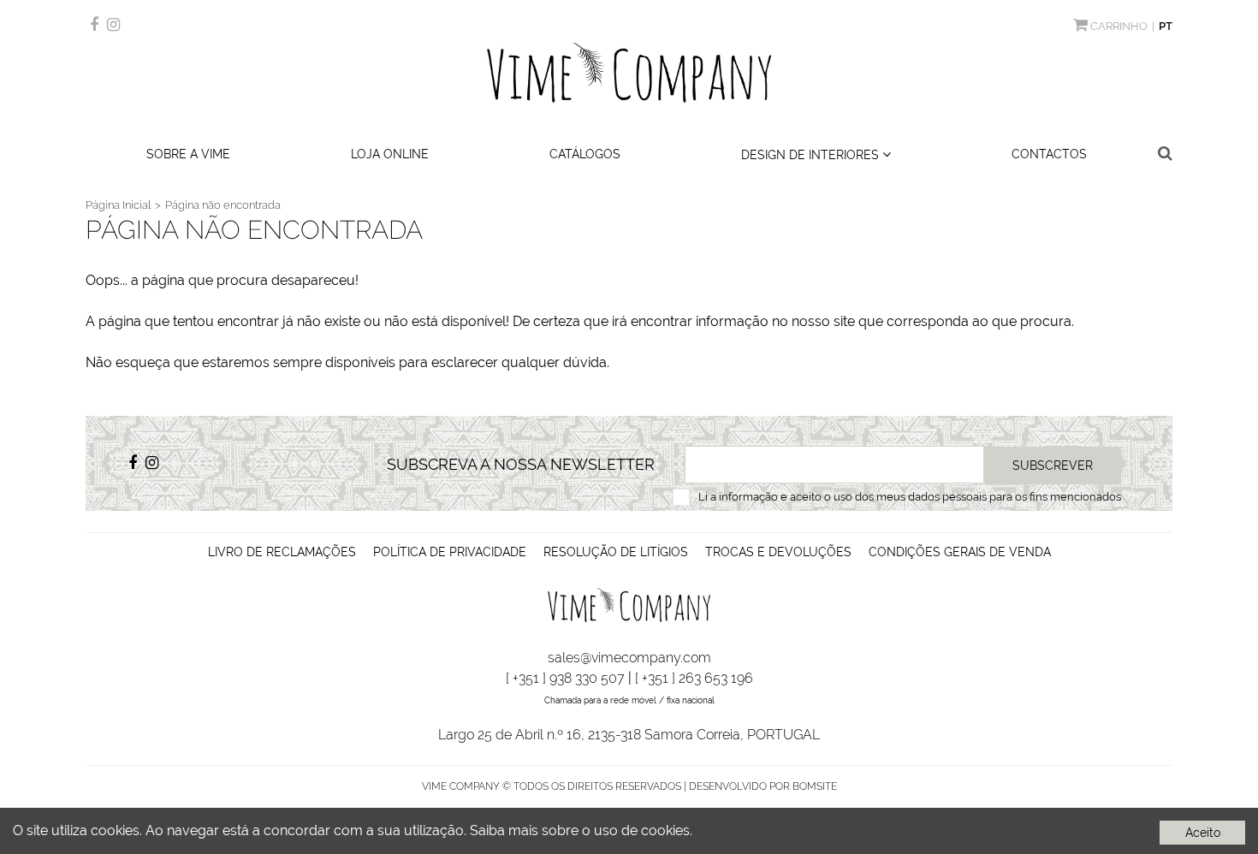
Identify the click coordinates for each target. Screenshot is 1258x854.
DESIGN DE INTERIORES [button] (811, 155)
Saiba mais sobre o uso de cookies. (581, 830)
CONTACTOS (1049, 154)
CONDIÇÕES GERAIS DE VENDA (960, 552)
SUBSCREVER (1052, 465)
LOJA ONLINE (390, 154)
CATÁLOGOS (584, 154)
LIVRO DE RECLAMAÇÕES (282, 552)
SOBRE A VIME (188, 154)
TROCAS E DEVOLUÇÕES (778, 552)
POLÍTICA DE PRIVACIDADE (449, 552)
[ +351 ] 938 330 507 (565, 678)
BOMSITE (814, 786)
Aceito (1202, 832)
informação (748, 496)
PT (1165, 26)
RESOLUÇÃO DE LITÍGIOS (615, 552)
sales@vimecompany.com (629, 657)
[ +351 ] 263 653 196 (694, 678)
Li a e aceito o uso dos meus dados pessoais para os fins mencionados (909, 496)
